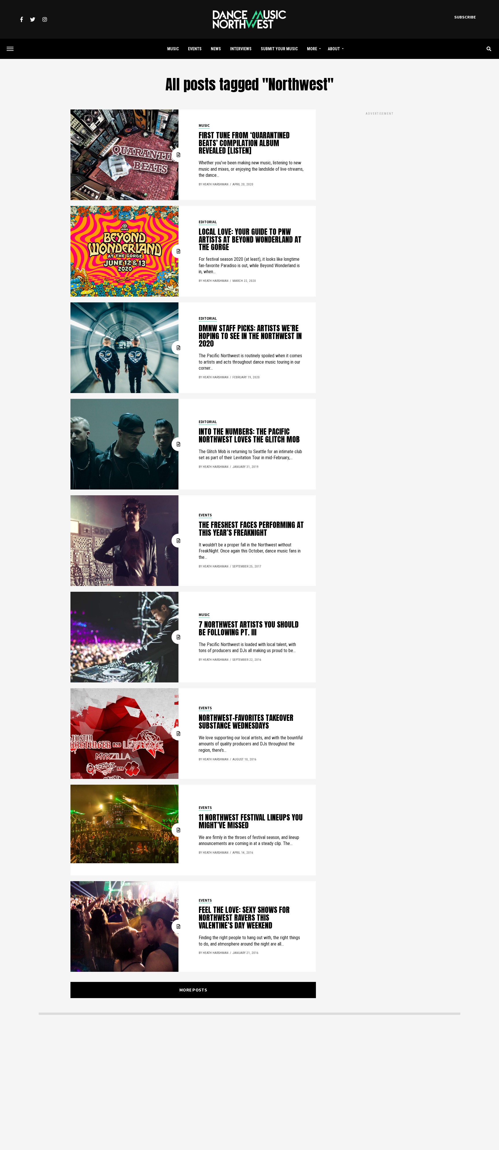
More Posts (193, 990)
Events (195, 48)
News (216, 48)
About (334, 48)
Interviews (241, 48)
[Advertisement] (379, 156)
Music (173, 48)
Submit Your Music (279, 48)
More (312, 48)
